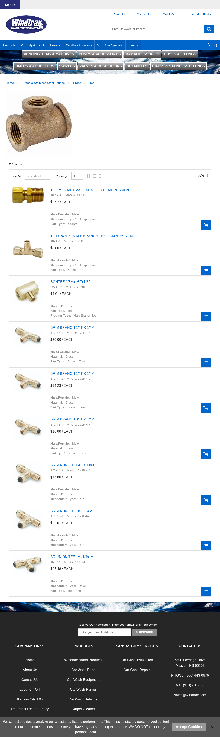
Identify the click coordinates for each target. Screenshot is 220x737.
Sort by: (17, 176)
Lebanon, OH (30, 689)
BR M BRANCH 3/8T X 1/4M (72, 419)
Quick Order (171, 14)
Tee (92, 82)
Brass (77, 82)
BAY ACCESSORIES (142, 54)
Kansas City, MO (30, 699)
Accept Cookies (189, 727)
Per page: (62, 176)
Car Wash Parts (83, 670)
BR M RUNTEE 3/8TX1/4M (71, 511)
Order (206, 225)
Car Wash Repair (137, 670)
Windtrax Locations (79, 45)
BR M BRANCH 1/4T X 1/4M (72, 327)
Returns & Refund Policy (30, 709)
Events (133, 45)
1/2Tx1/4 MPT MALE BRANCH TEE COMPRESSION (91, 236)
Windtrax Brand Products (83, 660)
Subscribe (144, 632)
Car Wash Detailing (83, 699)
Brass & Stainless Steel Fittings (44, 82)
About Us (119, 14)
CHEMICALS (137, 66)
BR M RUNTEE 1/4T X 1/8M (72, 465)
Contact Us (144, 14)
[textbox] (156, 29)
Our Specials (113, 45)
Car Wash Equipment (83, 680)
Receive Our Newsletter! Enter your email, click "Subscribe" (118, 624)
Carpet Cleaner (83, 709)
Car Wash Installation (137, 660)
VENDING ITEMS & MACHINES (49, 54)
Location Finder (201, 14)
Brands (55, 45)
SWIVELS (67, 66)
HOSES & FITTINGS (180, 54)
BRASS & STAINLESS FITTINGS (178, 66)
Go (209, 29)
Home (10, 82)
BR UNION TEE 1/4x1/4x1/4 (72, 557)
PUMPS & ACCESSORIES (100, 54)
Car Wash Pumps (83, 689)
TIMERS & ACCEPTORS (34, 66)
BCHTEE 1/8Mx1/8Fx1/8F (70, 282)
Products (9, 45)
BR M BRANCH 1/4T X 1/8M (72, 373)
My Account (36, 45)
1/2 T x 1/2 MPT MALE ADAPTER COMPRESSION (89, 190)
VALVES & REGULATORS (100, 66)
